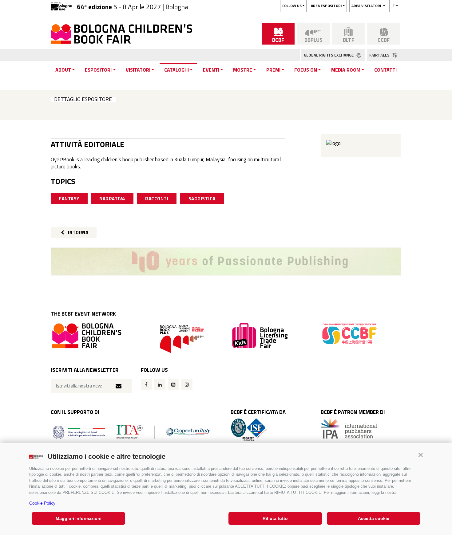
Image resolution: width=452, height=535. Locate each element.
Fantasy (69, 198)
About (63, 69)
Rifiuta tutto (275, 518)
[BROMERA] (226, 261)
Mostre (242, 69)
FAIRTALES (380, 55)
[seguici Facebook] (146, 384)
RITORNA (77, 232)
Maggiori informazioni (78, 518)
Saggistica (202, 198)
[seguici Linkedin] (159, 384)
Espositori (98, 69)
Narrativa (112, 198)
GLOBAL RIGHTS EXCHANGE (329, 55)
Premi (273, 69)
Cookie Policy (42, 503)
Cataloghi (176, 69)
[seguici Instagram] (186, 384)
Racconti (156, 198)
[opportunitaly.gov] (132, 431)
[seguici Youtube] (173, 384)
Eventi (211, 69)
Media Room (345, 69)
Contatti (385, 69)
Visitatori (138, 69)
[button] (420, 455)
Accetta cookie (373, 518)
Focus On (305, 69)
